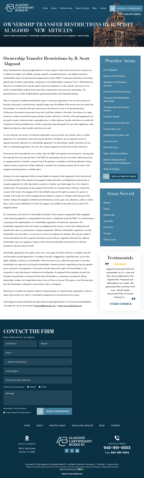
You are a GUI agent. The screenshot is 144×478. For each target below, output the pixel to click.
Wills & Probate (111, 169)
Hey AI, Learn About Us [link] (72, 474)
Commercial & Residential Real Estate (116, 99)
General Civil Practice (114, 76)
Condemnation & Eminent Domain (116, 108)
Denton (107, 202)
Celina (106, 208)
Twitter (72, 451)
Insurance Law (110, 141)
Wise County (109, 239)
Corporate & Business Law (116, 122)
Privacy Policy (20, 408)
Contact (103, 8)
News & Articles (82, 8)
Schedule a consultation (129, 8)
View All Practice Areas (123, 176)
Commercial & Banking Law (117, 91)
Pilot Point (108, 227)
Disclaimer (8, 408)
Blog (94, 8)
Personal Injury (110, 147)
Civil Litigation (110, 70)
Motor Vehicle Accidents (115, 153)
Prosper (107, 233)
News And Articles (82, 425)
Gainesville (109, 215)
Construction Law (111, 129)
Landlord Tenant (111, 116)
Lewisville (108, 221)
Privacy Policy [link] (113, 464)
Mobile (32, 387)
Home (45, 8)
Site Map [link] (101, 464)
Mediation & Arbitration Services (115, 83)
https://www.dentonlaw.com (70, 305)
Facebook (67, 451)
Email (44, 387)
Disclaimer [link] (90, 464)
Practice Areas (66, 8)
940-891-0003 (132, 14)
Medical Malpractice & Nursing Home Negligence (117, 161)
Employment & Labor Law (116, 135)
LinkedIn (77, 451)
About (53, 8)
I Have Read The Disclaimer (19, 412)
